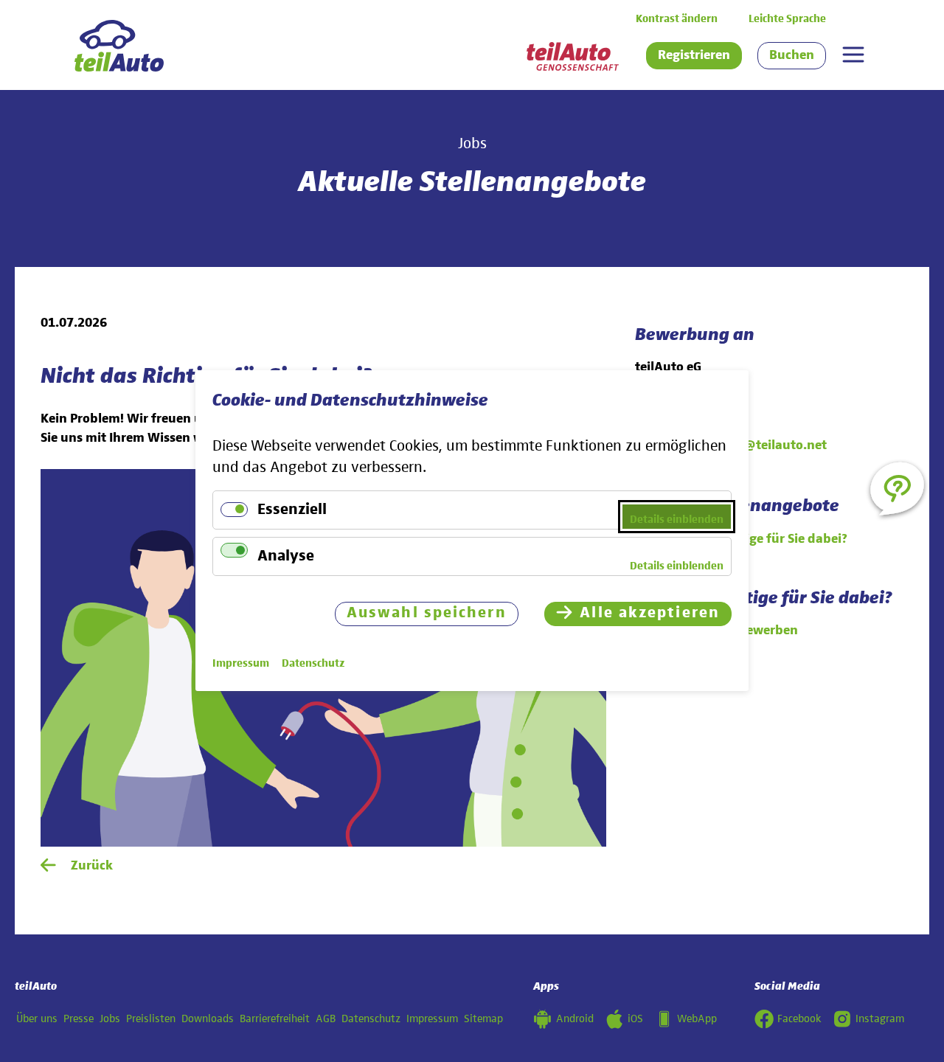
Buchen (791, 55)
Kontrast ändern (677, 18)
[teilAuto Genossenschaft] (573, 56)
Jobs (110, 1018)
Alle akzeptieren (650, 614)
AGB (326, 1018)
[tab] (853, 55)
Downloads (207, 1018)
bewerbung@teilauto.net (751, 445)
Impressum (432, 1018)
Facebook (799, 1018)
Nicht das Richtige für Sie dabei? (751, 539)
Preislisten (151, 1018)
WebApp (697, 1018)
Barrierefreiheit (275, 1018)
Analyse (285, 556)
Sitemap (483, 1018)
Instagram (880, 1018)
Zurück (92, 865)
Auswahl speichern (427, 614)
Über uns (37, 1018)
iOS (635, 1018)
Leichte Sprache (787, 18)
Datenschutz (370, 1018)
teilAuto (36, 986)
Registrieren (694, 55)
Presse (78, 1018)
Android (575, 1018)
